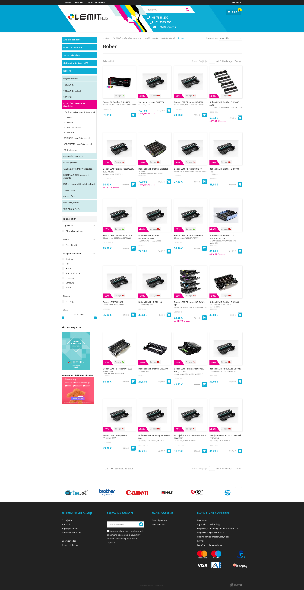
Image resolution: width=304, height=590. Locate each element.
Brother (69, 258)
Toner (69, 117)
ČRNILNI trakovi (70, 150)
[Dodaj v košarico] (133, 115)
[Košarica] (233, 12)
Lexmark (70, 278)
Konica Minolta (73, 273)
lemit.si (106, 37)
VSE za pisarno (70, 162)
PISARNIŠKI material (73, 156)
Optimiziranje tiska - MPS (75, 63)
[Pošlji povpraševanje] (133, 448)
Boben (70, 122)
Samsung (70, 282)
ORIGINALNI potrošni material (76, 138)
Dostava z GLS (158, 524)
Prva (194, 61)
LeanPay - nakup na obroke (210, 545)
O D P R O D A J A (71, 208)
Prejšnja (203, 61)
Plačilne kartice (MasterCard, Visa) (213, 536)
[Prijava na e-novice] (141, 524)
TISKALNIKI (68, 84)
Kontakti (79, 2)
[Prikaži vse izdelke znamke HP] (227, 492)
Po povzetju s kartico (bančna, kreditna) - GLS (218, 528)
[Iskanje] (187, 10)
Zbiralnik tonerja (74, 127)
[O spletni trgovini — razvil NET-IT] (236, 585)
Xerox (68, 287)
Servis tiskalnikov (96, 2)
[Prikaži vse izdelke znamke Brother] (106, 492)
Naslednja (227, 61)
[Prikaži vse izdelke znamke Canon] (137, 492)
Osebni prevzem (159, 520)
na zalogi (70, 301)
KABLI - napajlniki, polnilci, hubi (79, 184)
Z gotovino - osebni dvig (208, 524)
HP (67, 263)
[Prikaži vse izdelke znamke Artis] (76, 492)
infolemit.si (168, 27)
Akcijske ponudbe (71, 39)
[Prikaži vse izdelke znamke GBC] (197, 492)
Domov (67, 2)
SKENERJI (67, 97)
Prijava (236, 2)
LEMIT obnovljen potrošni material (79, 112)
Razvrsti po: (212, 38)
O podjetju (67, 520)
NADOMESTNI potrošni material (77, 144)
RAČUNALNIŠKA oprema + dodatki (76, 176)
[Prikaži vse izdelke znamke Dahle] (167, 492)
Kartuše (70, 132)
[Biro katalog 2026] (76, 369)
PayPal (200, 540)
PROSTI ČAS (69, 196)
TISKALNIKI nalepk (72, 90)
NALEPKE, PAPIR (71, 202)
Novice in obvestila (72, 47)
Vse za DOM (69, 190)
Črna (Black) (71, 245)
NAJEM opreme (70, 78)
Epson (69, 268)
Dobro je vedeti (69, 540)
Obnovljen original (74, 231)
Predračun (202, 520)
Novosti (67, 70)
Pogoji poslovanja (70, 528)
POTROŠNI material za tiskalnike (74, 105)
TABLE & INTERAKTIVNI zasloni (78, 168)
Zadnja (237, 61)
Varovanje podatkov (71, 532)
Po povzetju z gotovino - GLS (210, 532)
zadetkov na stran (124, 468)
